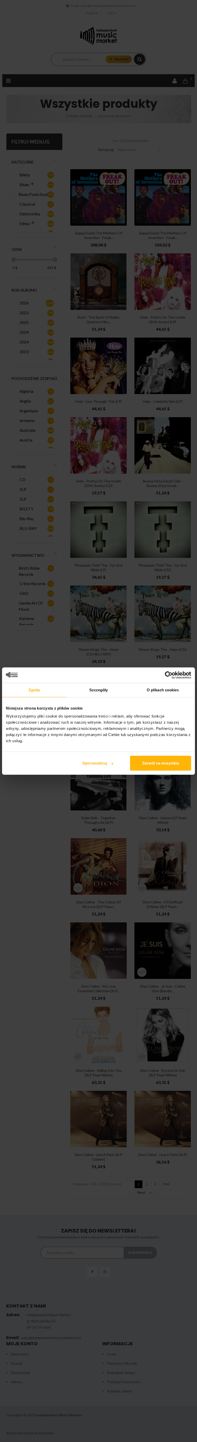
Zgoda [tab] (34, 689)
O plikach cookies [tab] (163, 689)
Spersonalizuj (94, 763)
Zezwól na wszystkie (160, 763)
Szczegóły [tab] (98, 689)
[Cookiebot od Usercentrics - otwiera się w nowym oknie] (168, 675)
